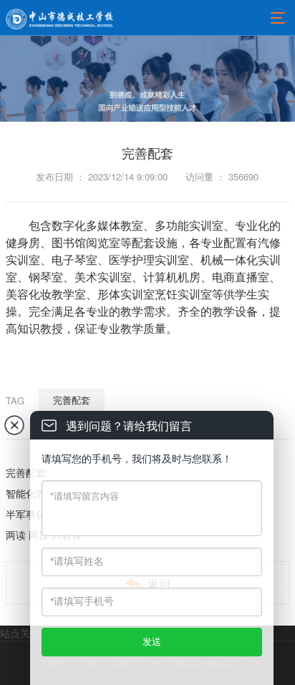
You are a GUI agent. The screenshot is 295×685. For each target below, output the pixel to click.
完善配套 (71, 400)
